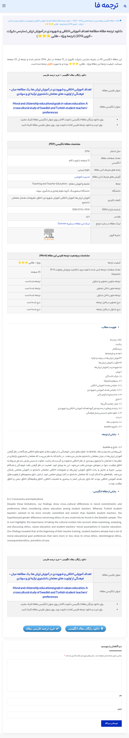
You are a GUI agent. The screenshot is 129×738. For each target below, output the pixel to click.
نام (120, 695)
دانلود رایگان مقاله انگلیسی (84, 628)
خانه (118, 21)
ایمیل (120, 709)
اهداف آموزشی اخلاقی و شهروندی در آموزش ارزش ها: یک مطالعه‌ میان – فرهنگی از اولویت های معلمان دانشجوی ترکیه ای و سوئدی (50, 92)
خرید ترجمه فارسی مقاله (40, 628)
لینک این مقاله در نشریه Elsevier (74, 224)
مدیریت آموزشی (82, 177)
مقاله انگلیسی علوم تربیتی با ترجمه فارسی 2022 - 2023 (93, 21)
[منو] (4, 7)
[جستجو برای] (125, 7)
